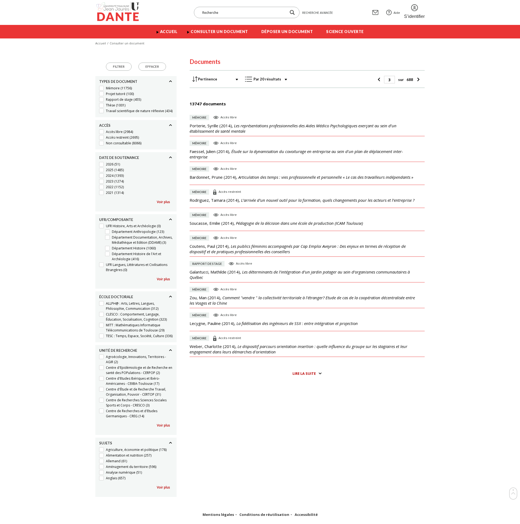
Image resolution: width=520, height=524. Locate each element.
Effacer (152, 66)
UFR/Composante (116, 219)
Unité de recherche (118, 350)
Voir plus (163, 202)
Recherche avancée (317, 13)
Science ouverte (345, 31)
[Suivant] (417, 79)
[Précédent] (379, 79)
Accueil (169, 31)
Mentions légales (218, 515)
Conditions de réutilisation (264, 515)
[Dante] (121, 12)
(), (293, 128)
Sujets (105, 443)
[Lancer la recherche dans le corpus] (292, 12)
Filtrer (119, 66)
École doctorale (116, 297)
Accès (104, 125)
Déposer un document (287, 31)
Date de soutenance (119, 157)
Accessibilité (306, 515)
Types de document (118, 81)
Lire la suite (304, 373)
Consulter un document (219, 31)
